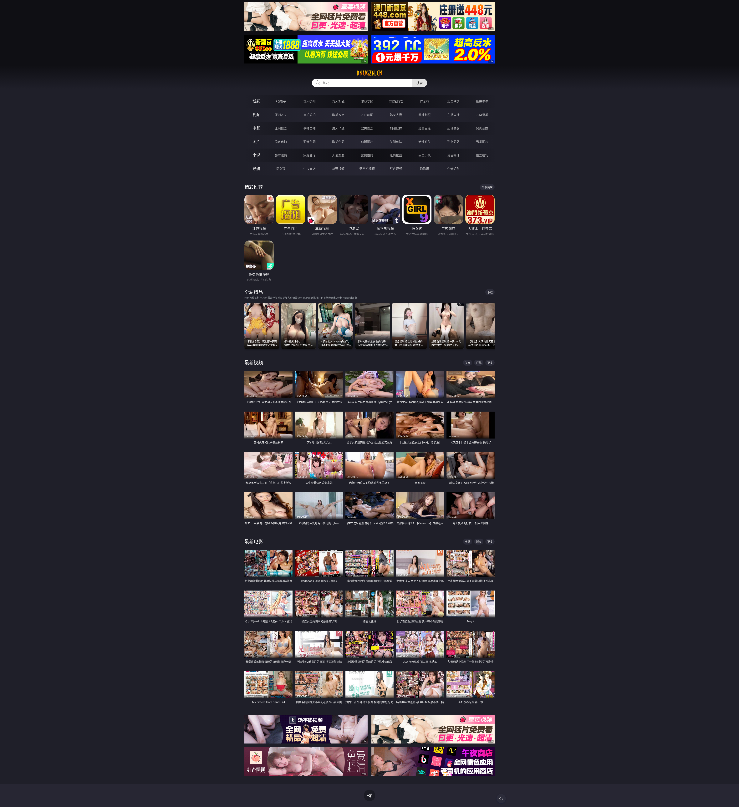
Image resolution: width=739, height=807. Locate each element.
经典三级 (424, 128)
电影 (256, 128)
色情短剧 (453, 169)
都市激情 (281, 155)
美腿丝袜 (396, 142)
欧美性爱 (367, 128)
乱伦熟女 (453, 128)
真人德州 (309, 101)
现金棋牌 (453, 101)
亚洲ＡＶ (281, 115)
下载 (490, 292)
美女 (467, 362)
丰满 (467, 541)
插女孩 (280, 169)
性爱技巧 (482, 155)
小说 (256, 155)
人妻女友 (338, 155)
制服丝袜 (396, 128)
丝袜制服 (424, 115)
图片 (256, 141)
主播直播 (453, 115)
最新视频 (253, 362)
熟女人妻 (396, 115)
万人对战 (338, 101)
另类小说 (424, 155)
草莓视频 (338, 169)
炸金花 (424, 101)
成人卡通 (338, 128)
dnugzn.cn (369, 73)
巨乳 (479, 362)
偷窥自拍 (281, 142)
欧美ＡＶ (338, 115)
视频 (256, 114)
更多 (490, 362)
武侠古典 (367, 155)
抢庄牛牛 (482, 101)
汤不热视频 (367, 169)
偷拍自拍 (309, 128)
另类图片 (482, 142)
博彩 (256, 101)
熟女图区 (453, 142)
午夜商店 (309, 169)
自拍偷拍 (309, 115)
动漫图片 (367, 142)
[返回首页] (501, 798)
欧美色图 (338, 142)
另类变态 (482, 128)
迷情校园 (396, 155)
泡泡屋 (424, 169)
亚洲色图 (309, 142)
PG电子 (281, 101)
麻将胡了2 (396, 101)
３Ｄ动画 (367, 115)
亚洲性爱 (281, 128)
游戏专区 (367, 101)
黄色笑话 (453, 155)
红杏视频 (396, 169)
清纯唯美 (424, 142)
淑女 (479, 541)
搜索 (419, 83)
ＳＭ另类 (482, 115)
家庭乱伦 (309, 155)
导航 (256, 168)
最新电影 (253, 541)
